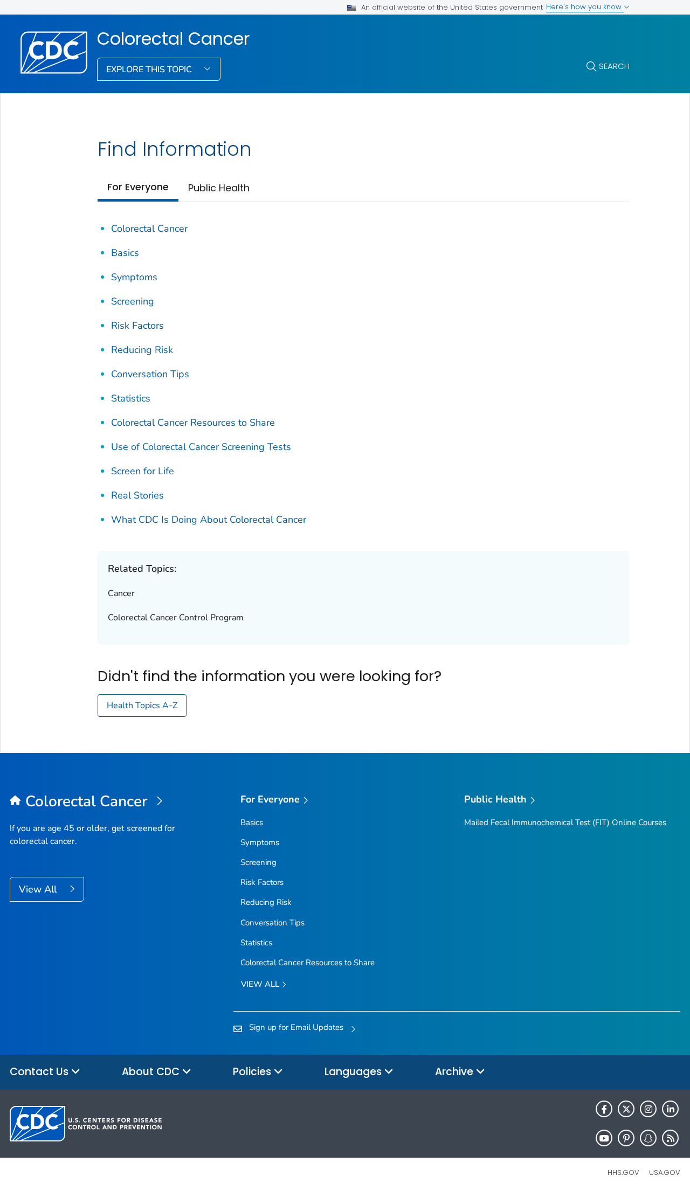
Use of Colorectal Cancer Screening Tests (201, 446)
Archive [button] (455, 1071)
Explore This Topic (150, 69)
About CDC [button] (152, 1071)
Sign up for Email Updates (296, 1027)
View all (261, 984)
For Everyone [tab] (138, 186)
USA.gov (664, 1172)
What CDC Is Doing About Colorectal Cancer (208, 519)
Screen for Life (142, 471)
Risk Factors (137, 325)
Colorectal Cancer (173, 39)
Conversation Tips (150, 374)
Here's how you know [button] (585, 7)
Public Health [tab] (219, 188)
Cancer (121, 593)
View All (39, 889)
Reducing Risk (142, 349)
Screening (132, 301)
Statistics (130, 398)
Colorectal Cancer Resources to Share (193, 422)
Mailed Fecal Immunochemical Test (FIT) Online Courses (565, 822)
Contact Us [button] (40, 1071)
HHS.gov (623, 1172)
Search (614, 66)
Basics (125, 252)
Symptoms (134, 277)
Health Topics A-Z (142, 705)
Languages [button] (354, 1071)
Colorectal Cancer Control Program (176, 618)
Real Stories (137, 495)
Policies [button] (253, 1071)
